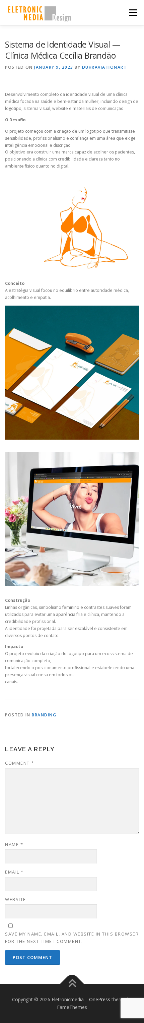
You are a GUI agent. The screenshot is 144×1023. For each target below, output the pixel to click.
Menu (132, 12)
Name (14, 844)
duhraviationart (104, 67)
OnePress (99, 999)
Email (14, 872)
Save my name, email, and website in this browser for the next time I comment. (72, 937)
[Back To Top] (72, 984)
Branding (44, 715)
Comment (19, 763)
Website (15, 899)
